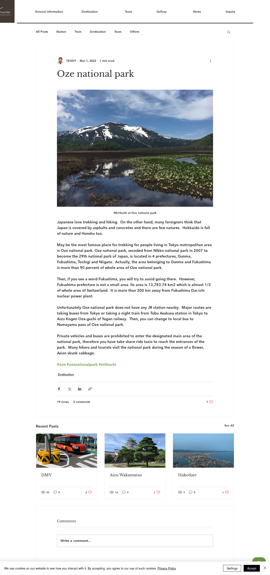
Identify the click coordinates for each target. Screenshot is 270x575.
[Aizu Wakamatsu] (135, 450)
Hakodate (187, 475)
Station (61, 32)
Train (78, 32)
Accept (251, 568)
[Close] (264, 568)
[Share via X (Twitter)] (69, 389)
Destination (98, 32)
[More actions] (210, 60)
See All (229, 425)
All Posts (42, 32)
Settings (232, 568)
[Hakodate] (203, 450)
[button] (83, 11)
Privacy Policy (167, 568)
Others (134, 32)
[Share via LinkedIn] (80, 389)
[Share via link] (90, 389)
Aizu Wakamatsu (126, 475)
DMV (46, 475)
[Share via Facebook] (59, 389)
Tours (118, 32)
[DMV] (66, 450)
